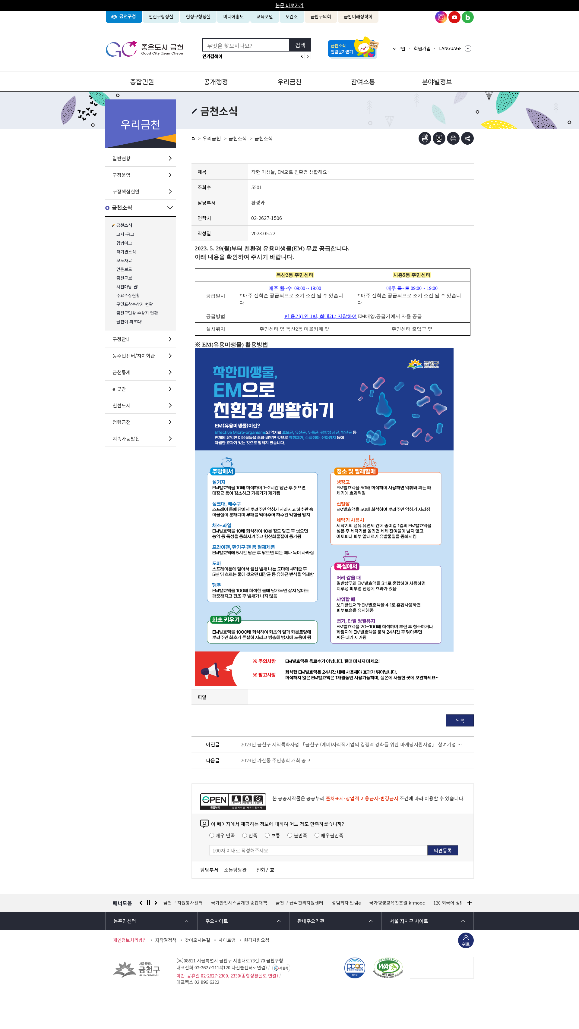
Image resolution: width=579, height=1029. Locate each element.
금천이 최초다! (129, 321)
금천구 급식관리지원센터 (257, 902)
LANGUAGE (450, 48)
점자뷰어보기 (425, 138)
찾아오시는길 (197, 940)
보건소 (292, 16)
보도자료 (124, 260)
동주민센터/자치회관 (133, 355)
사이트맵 (227, 940)
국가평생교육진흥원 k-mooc (355, 902)
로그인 (399, 48)
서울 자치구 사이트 (409, 920)
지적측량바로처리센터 (451, 902)
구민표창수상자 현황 (134, 304)
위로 (466, 944)
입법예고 (124, 243)
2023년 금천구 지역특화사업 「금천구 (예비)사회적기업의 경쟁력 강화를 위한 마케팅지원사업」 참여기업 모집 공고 (354, 744)
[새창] (388, 968)
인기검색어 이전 (302, 56)
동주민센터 (124, 920)
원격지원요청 (256, 940)
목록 (459, 720)
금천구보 (124, 278)
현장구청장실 (198, 16)
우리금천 (289, 81)
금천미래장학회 (358, 16)
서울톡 (283, 968)
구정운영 (121, 174)
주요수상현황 (128, 295)
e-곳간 (119, 388)
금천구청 (127, 16)
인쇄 (453, 138)
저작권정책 (165, 940)
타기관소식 (126, 251)
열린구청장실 (161, 16)
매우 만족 (225, 835)
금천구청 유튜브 (454, 17)
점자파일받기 (439, 138)
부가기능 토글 (467, 138)
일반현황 (121, 158)
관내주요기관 (310, 920)
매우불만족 (332, 835)
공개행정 (216, 81)
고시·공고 (125, 234)
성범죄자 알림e (304, 902)
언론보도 (124, 269)
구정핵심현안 (126, 191)
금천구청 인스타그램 (441, 17)
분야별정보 (437, 81)
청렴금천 (121, 421)
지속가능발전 (126, 438)
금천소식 (122, 207)
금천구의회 (321, 16)
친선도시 (121, 405)
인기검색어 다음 (308, 56)
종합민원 (142, 81)
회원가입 (422, 48)
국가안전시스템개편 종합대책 (197, 902)
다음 (156, 902)
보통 (275, 835)
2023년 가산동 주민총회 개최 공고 (276, 760)
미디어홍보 (233, 16)
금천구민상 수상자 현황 (137, 312)
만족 (253, 835)
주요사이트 (216, 920)
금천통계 (121, 372)
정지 (148, 902)
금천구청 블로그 (468, 17)
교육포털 (264, 16)
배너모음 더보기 (469, 903)
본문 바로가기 (289, 5)
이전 (141, 902)
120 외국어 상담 (406, 902)
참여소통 (363, 81)
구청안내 (121, 339)
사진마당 (124, 286)
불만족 (300, 835)
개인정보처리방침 (130, 940)
